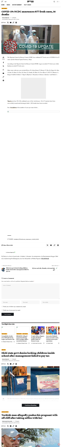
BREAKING (19, 333)
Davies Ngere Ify (5, 17)
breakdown (13, 107)
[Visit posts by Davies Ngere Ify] (3, 252)
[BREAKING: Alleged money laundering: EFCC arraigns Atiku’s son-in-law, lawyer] (23, 330)
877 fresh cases (22, 239)
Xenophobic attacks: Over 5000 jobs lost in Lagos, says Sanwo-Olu (7, 337)
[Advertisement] (33, 88)
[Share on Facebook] (3, 62)
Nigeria (9, 101)
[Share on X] (8, 22)
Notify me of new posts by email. (11, 310)
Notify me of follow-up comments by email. (14, 306)
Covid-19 (34, 239)
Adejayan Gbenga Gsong (7, 341)
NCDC (37, 239)
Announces (28, 239)
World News (5, 411)
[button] (2, 2)
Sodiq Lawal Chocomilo (37, 343)
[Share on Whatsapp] (3, 69)
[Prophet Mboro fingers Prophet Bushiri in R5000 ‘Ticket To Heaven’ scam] (38, 330)
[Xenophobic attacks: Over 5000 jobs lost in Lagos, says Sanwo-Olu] (8, 330)
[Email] (10, 22)
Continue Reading (30, 405)
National (4, 8)
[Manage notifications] (59, 444)
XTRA (33, 333)
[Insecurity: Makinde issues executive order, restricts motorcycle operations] (53, 330)
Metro (3, 349)
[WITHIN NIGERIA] (30, 1)
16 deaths (16, 239)
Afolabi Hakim (50, 343)
